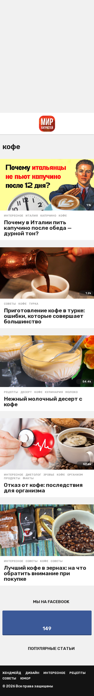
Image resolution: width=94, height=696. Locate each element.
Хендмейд (11, 673)
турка (33, 304)
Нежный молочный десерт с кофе (43, 401)
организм (75, 474)
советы (57, 561)
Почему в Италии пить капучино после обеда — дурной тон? (38, 228)
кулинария (54, 392)
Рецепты (11, 392)
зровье (48, 474)
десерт (26, 392)
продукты (12, 478)
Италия (32, 215)
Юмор (25, 678)
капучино (48, 215)
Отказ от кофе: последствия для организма (43, 488)
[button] (5, 123)
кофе (63, 215)
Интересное (13, 215)
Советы (10, 304)
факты (28, 478)
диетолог (33, 474)
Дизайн (32, 673)
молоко (71, 392)
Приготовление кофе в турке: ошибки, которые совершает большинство (44, 316)
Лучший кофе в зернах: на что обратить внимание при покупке (45, 573)
